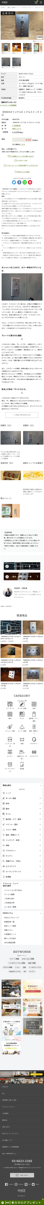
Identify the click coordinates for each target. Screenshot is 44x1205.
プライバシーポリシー (8, 1107)
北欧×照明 (32, 963)
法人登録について (7, 1140)
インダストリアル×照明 (17, 963)
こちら (22, 144)
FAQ (3, 1093)
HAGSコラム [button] (8, 913)
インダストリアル (35, 967)
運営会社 (4, 1120)
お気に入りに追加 (23, 172)
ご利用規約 (5, 1113)
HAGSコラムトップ (11, 917)
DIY (25, 971)
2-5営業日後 (16, 125)
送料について (16, 129)
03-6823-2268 (22, 1161)
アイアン (32, 971)
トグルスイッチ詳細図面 (8, 105)
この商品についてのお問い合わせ (22, 156)
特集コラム (8, 930)
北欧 (24, 967)
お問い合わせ (6, 1127)
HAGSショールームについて (10, 1133)
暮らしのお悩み (10, 938)
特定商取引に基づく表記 (9, 1100)
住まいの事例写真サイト (9, 1153)
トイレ (17, 967)
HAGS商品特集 (9, 942)
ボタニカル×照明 (28, 959)
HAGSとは (5, 1087)
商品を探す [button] (7, 785)
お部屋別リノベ (10, 934)
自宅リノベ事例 (10, 926)
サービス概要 (9, 894)
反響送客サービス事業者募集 (10, 1147)
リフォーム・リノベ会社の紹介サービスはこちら (22, 165)
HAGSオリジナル (15, 971)
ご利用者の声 (9, 902)
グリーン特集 (14, 959)
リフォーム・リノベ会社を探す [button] (10, 885)
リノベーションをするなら (13, 890)
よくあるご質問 (10, 907)
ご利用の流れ (9, 898)
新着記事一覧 (9, 921)
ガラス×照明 (7, 967)
